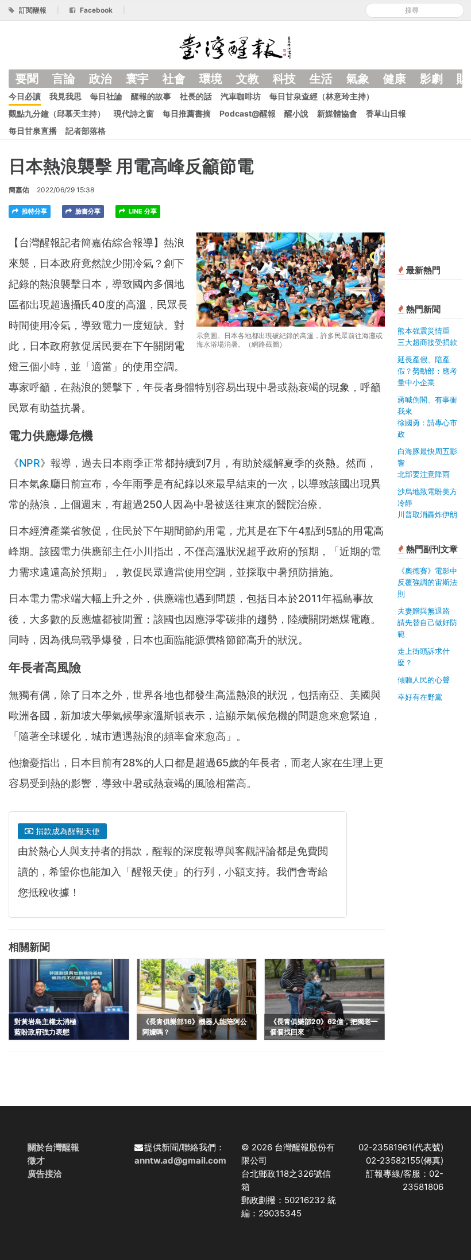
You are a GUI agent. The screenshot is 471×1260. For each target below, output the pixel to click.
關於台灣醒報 (53, 1147)
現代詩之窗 (134, 113)
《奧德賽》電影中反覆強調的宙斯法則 (427, 582)
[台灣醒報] (235, 46)
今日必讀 (25, 96)
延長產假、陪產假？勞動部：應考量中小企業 (427, 371)
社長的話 (196, 96)
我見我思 (65, 96)
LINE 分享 (142, 211)
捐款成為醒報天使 (66, 831)
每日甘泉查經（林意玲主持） (321, 96)
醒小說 (296, 113)
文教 (247, 79)
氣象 (357, 79)
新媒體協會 (337, 113)
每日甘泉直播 (33, 130)
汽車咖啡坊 (241, 96)
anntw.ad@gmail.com (180, 1160)
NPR (29, 463)
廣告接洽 (45, 1173)
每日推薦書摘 (187, 113)
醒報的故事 (151, 96)
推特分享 (33, 211)
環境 (210, 79)
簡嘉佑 (19, 189)
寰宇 (137, 79)
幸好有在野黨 (419, 696)
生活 (321, 79)
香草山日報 (386, 113)
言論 (63, 79)
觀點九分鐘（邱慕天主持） (57, 113)
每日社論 (106, 96)
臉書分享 (87, 211)
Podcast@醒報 (247, 113)
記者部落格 (85, 130)
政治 (100, 79)
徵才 (36, 1160)
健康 (394, 79)
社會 (174, 79)
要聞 (27, 79)
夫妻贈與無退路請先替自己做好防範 (427, 622)
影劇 (431, 79)
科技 (284, 79)
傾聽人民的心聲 (423, 679)
